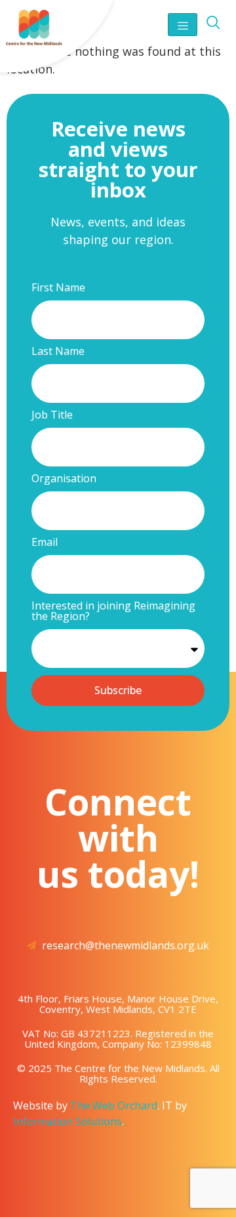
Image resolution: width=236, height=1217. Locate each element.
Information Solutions (67, 1121)
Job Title (52, 415)
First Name (58, 288)
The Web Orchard (113, 1105)
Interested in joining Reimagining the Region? (113, 611)
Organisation (63, 479)
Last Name (58, 352)
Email (44, 543)
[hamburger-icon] (182, 24)
